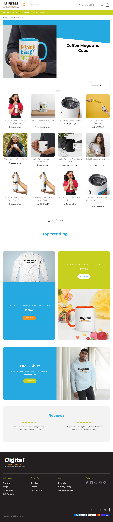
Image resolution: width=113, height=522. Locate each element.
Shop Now (29, 318)
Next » (62, 220)
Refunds (62, 483)
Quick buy (15, 115)
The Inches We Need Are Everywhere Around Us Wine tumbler (97, 200)
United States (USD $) (86, 5)
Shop (15, 12)
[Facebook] (91, 482)
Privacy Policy (64, 487)
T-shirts (6, 483)
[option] (27, 428)
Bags (5, 487)
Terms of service (65, 490)
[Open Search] (24, 5)
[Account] (102, 5)
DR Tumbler (8, 494)
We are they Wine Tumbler (70, 120)
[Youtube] (100, 482)
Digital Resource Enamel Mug (15, 159)
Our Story (35, 483)
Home (6, 12)
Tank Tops (8, 490)
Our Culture (38, 12)
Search (34, 487)
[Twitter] (87, 482)
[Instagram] (95, 482)
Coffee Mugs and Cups (16, 18)
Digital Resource (19, 516)
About (27, 12)
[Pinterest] (104, 482)
